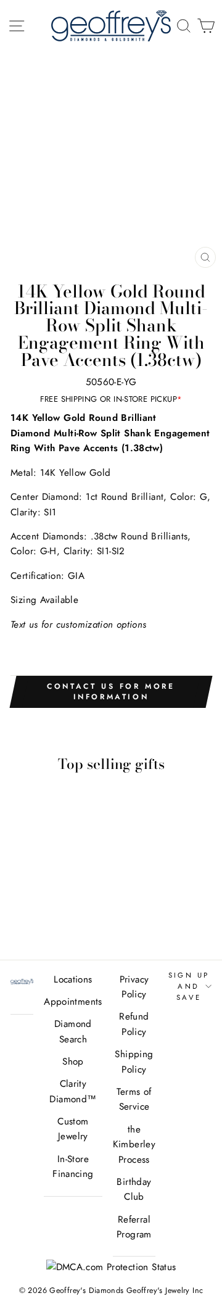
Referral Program (134, 1227)
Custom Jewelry (72, 1129)
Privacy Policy (134, 987)
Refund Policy (134, 1024)
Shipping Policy (134, 1061)
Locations (73, 979)
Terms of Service (134, 1099)
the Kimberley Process (134, 1144)
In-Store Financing (72, 1166)
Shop (73, 1061)
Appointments (73, 1001)
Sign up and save (189, 986)
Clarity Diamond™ (72, 1091)
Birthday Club (134, 1189)
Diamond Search (73, 1031)
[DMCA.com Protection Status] (111, 1267)
